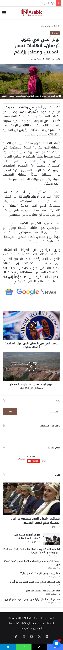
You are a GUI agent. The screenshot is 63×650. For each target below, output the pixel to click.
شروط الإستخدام (28, 623)
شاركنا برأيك (36, 628)
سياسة (44, 26)
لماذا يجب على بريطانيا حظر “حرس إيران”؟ (40, 573)
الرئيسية (53, 26)
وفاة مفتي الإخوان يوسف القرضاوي (42, 590)
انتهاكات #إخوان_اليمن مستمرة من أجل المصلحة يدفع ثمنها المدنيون (35, 520)
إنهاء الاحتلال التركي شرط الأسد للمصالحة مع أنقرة (35, 582)
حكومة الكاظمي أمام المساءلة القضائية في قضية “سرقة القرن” (32, 563)
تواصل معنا (14, 623)
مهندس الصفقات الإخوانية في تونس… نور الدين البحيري (32, 599)
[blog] (31, 12)
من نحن (41, 623)
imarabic (48, 618)
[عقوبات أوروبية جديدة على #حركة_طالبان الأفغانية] (51, 539)
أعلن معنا (25, 628)
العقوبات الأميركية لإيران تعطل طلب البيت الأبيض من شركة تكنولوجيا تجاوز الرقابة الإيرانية (31, 551)
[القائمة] (4, 13)
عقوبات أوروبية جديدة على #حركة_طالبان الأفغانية (27, 536)
